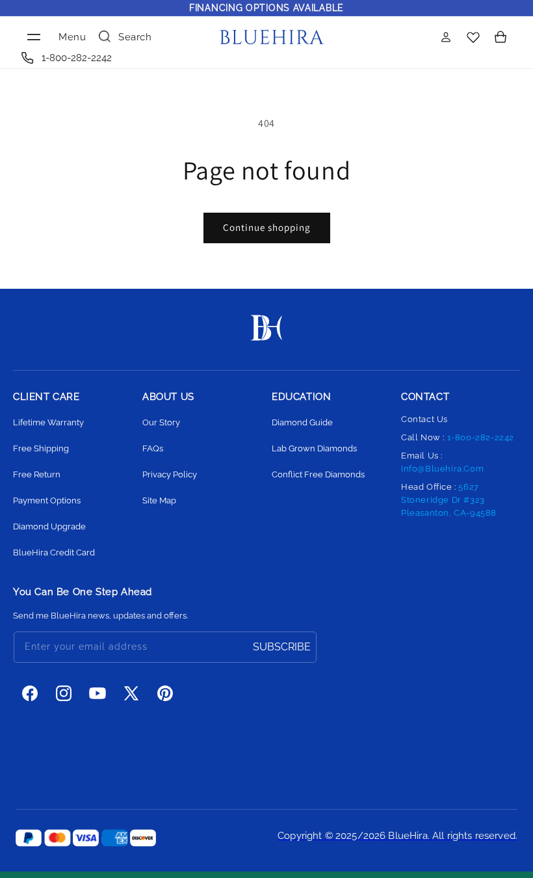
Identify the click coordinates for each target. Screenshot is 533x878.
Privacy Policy (169, 474)
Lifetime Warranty (48, 422)
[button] (52, 37)
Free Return (36, 474)
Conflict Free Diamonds (318, 474)
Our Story (161, 422)
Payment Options (47, 500)
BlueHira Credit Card (54, 552)
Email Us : (442, 462)
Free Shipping (41, 448)
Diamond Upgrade (49, 526)
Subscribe (282, 647)
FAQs (152, 448)
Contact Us (424, 419)
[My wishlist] (473, 37)
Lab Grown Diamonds (314, 448)
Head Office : (449, 500)
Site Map (159, 500)
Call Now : (457, 437)
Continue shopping (267, 227)
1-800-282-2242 (77, 58)
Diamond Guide (302, 422)
